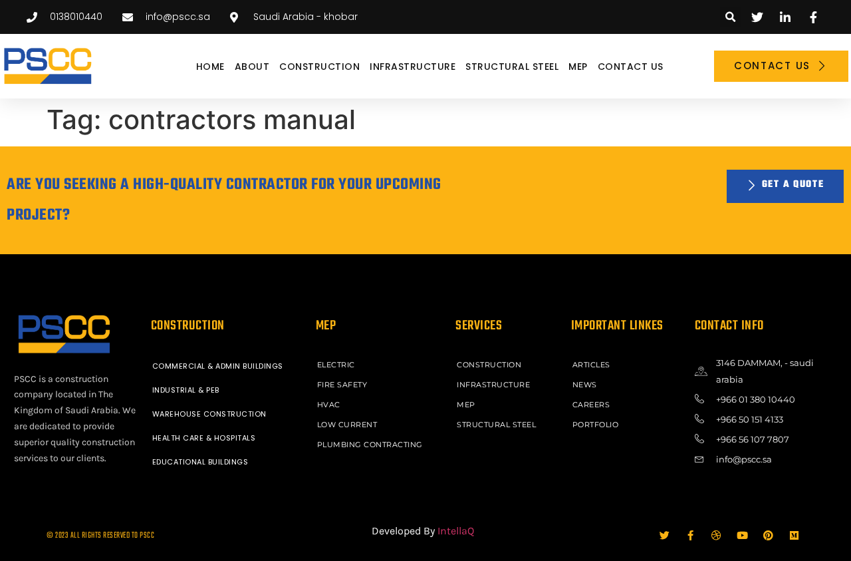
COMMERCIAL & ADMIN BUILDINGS (217, 366)
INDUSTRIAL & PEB (185, 390)
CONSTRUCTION (319, 66)
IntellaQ (455, 530)
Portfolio (595, 424)
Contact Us (631, 66)
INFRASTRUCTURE (412, 66)
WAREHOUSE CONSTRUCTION (209, 414)
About (252, 66)
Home (210, 66)
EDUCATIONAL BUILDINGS (200, 462)
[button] (730, 17)
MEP (578, 66)
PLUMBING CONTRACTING (370, 444)
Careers (591, 404)
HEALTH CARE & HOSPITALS (204, 438)
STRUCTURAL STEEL (511, 66)
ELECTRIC (336, 364)
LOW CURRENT (347, 424)
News (584, 384)
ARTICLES (591, 364)
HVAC (328, 404)
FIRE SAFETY (342, 384)
